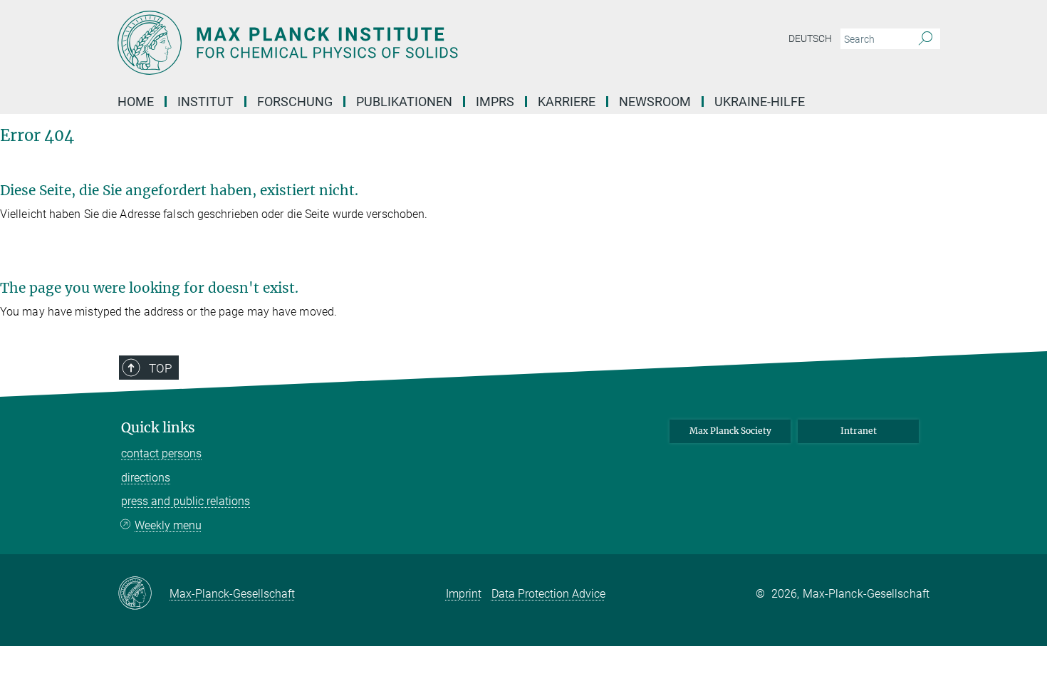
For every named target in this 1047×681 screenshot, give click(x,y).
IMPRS (495, 101)
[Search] (925, 39)
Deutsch (810, 38)
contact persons (161, 453)
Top (160, 368)
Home (136, 101)
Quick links (158, 428)
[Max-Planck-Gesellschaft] (144, 594)
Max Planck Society (730, 430)
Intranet (858, 430)
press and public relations (185, 501)
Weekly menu (168, 525)
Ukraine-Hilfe (759, 101)
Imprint (463, 594)
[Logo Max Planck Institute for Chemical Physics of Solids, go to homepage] (385, 43)
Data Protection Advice (548, 594)
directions (145, 477)
